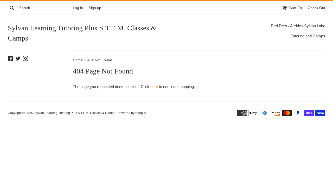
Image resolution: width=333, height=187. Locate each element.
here (154, 86)
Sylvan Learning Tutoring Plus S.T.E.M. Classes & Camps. (82, 33)
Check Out (316, 8)
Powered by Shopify (132, 113)
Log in (78, 8)
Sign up (95, 8)
